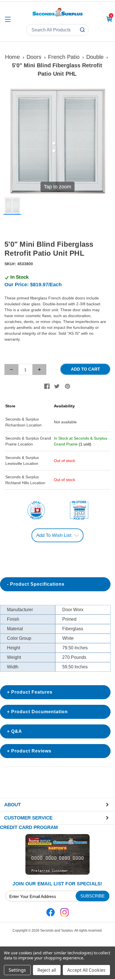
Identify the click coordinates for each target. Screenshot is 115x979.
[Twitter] (57, 386)
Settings (17, 970)
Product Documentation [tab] (39, 711)
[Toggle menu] (7, 19)
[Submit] (83, 30)
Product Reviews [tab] (31, 751)
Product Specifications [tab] (37, 584)
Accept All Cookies (86, 970)
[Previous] (10, 141)
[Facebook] (47, 386)
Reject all (46, 970)
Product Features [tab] (31, 692)
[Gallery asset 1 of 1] (12, 206)
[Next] (104, 141)
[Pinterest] (67, 386)
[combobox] (57, 30)
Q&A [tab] (16, 731)
